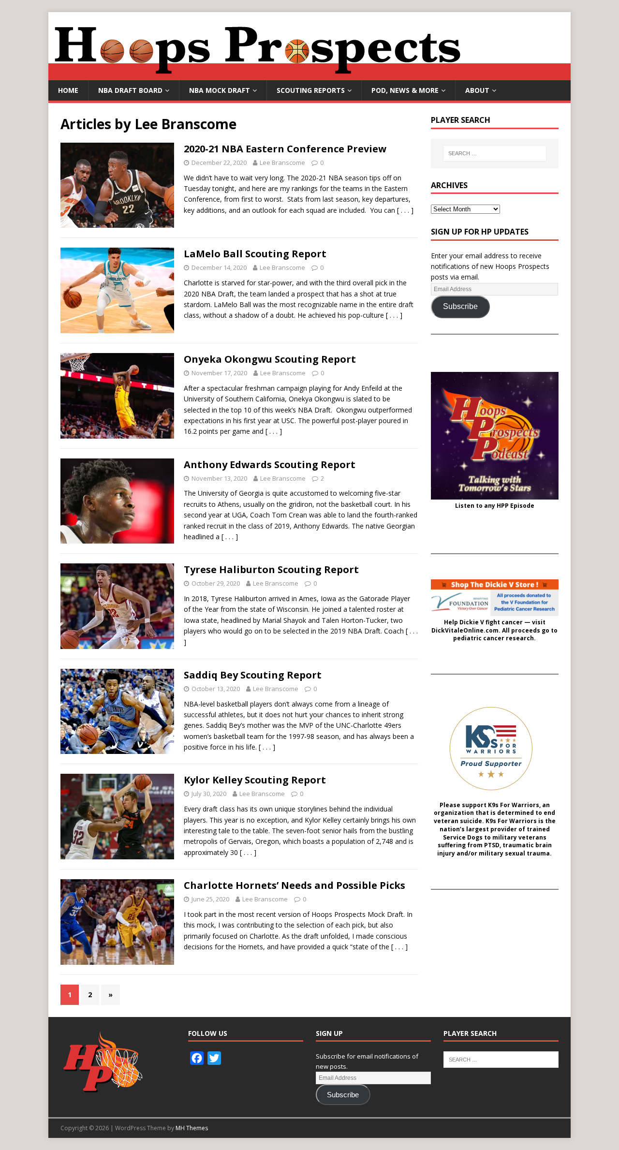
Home (68, 90)
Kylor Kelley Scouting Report (255, 779)
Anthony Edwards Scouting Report (269, 464)
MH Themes (192, 1128)
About (477, 90)
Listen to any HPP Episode (494, 506)
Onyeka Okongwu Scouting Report (270, 359)
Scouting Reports (311, 90)
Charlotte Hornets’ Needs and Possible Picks (294, 885)
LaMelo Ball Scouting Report (255, 253)
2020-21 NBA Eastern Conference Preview (285, 148)
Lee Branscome (282, 162)
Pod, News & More (405, 90)
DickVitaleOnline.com (465, 630)
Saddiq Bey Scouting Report (253, 674)
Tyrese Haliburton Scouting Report (271, 569)
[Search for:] (494, 153)
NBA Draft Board (130, 90)
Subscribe (460, 306)
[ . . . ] (405, 210)
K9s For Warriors (513, 805)
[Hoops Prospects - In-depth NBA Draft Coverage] (309, 74)
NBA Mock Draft (219, 90)
